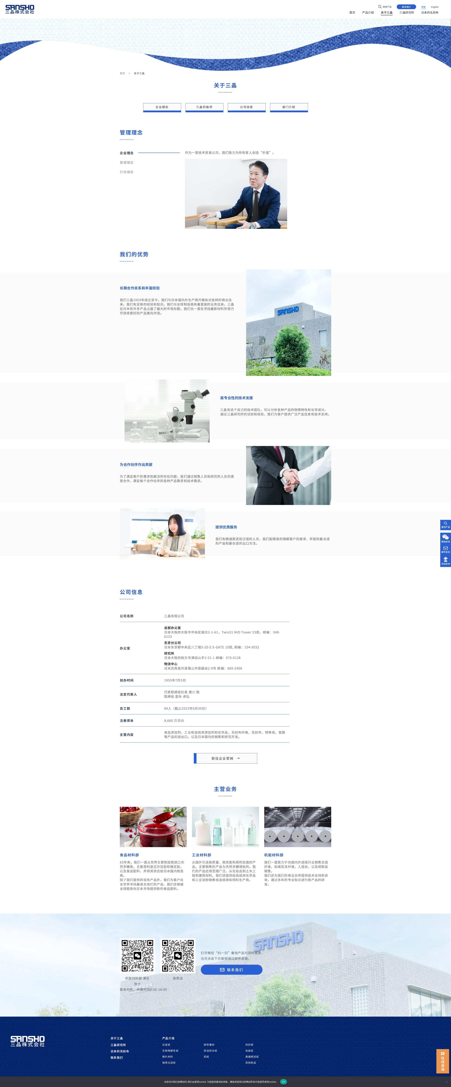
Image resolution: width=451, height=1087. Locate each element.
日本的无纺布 (120, 1051)
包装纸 (249, 1050)
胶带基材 (209, 1044)
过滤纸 (166, 1044)
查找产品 (445, 526)
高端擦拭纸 (252, 1056)
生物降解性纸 (170, 1050)
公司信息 (246, 107)
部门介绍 (288, 107)
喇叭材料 (167, 1056)
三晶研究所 (118, 1045)
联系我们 (117, 1057)
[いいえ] (446, 1081)
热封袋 (249, 1044)
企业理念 (162, 107)
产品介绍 (168, 1038)
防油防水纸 (210, 1050)
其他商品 (250, 1062)
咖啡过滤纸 (169, 1062)
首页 (122, 73)
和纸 (206, 1056)
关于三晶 (117, 1038)
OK (283, 1081)
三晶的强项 (204, 107)
